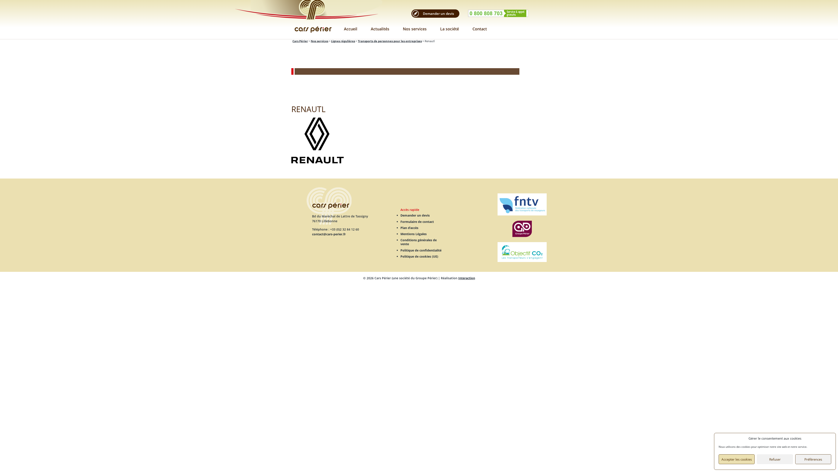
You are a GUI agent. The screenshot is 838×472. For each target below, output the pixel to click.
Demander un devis (438, 13)
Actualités (380, 28)
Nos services (415, 28)
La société (449, 28)
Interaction (466, 278)
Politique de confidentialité (420, 250)
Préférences (813, 459)
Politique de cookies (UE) (419, 256)
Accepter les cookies (736, 459)
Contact (479, 28)
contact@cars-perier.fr (329, 234)
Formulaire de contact (417, 222)
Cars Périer (313, 19)
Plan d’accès (409, 228)
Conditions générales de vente (418, 242)
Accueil (350, 28)
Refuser (775, 459)
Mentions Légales (413, 234)
